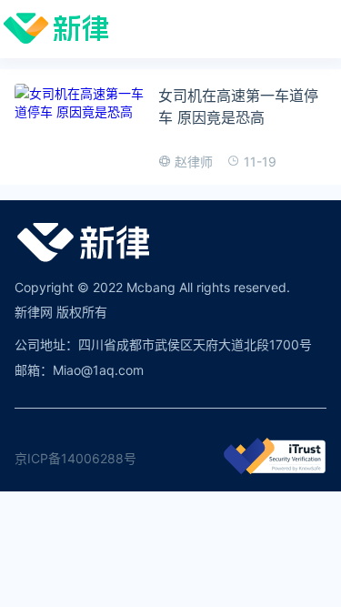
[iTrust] (274, 469)
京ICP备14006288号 (75, 458)
